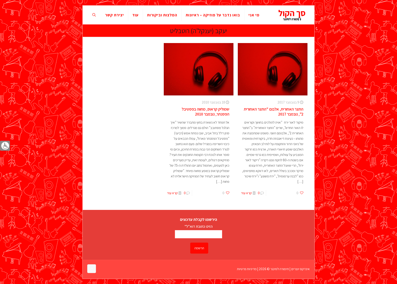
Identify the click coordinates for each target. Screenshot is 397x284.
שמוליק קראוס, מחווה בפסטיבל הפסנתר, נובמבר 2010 (205, 111)
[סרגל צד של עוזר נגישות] (5, 146)
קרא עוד (246, 193)
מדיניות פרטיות (247, 269)
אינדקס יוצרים (300, 269)
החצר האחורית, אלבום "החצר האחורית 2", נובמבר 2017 (273, 111)
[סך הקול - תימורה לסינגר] (292, 15)
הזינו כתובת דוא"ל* (198, 226)
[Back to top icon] (91, 268)
